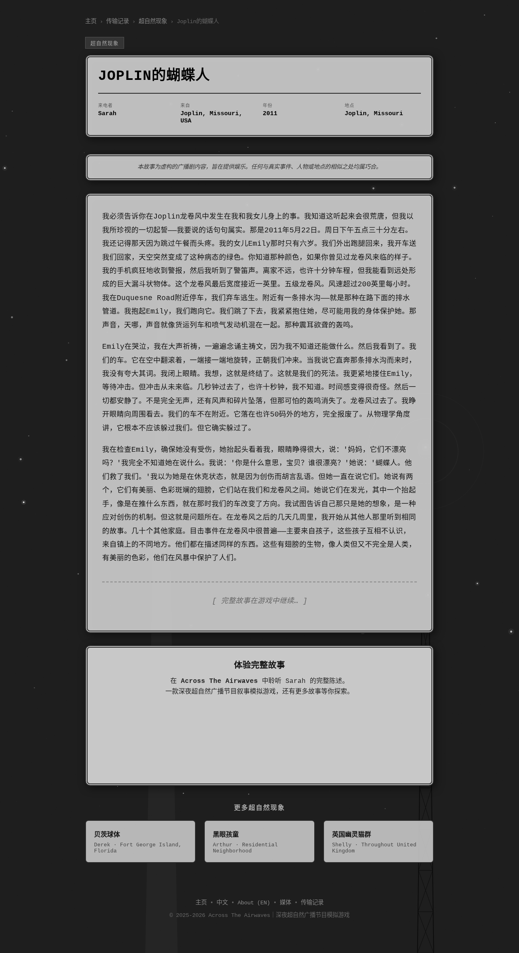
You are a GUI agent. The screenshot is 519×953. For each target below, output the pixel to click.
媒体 (285, 902)
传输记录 (117, 21)
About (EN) (254, 902)
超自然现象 (153, 21)
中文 (222, 902)
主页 (91, 21)
